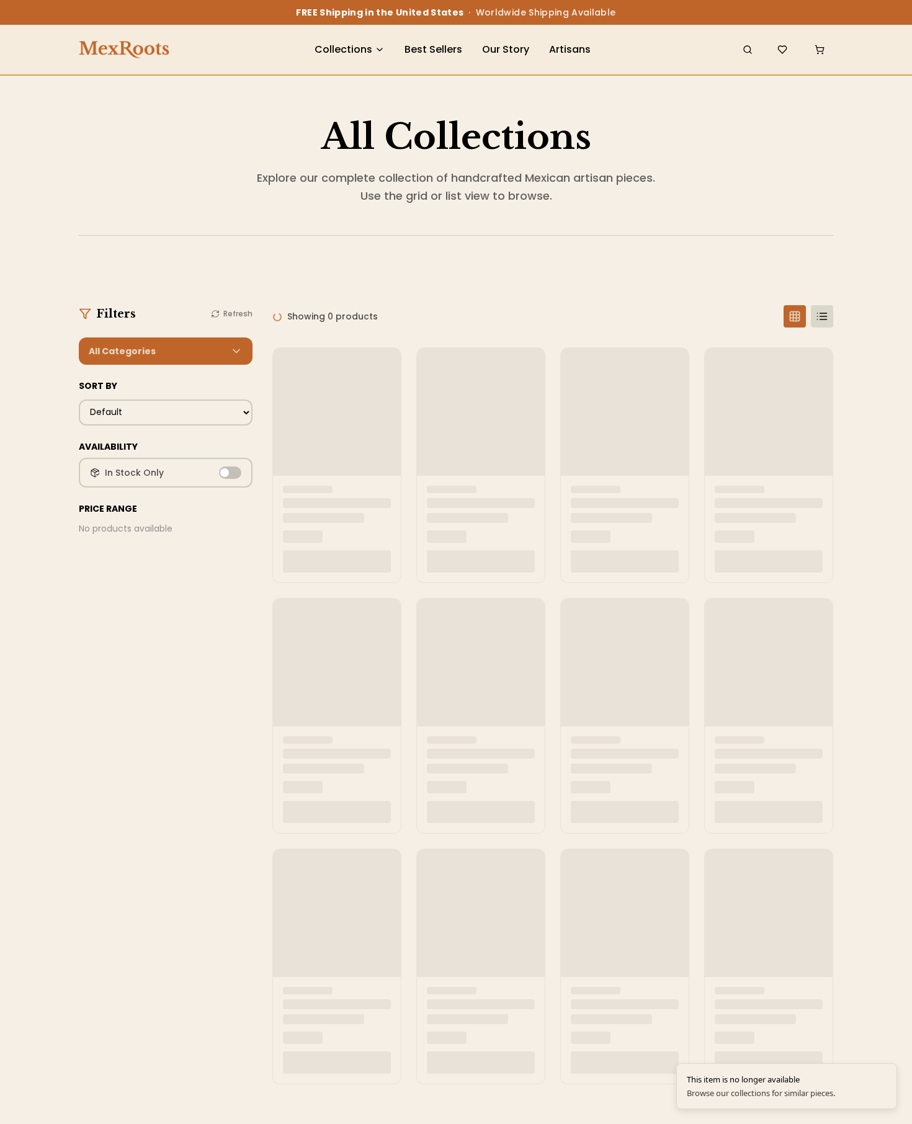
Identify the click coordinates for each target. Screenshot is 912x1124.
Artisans (570, 49)
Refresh (238, 314)
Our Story (505, 49)
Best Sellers (433, 49)
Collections (343, 49)
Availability (108, 446)
